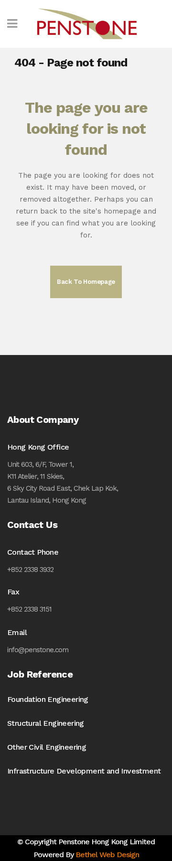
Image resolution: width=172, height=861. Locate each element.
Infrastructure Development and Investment (84, 770)
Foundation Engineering (47, 699)
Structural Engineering (45, 723)
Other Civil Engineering (46, 747)
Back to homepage (86, 281)
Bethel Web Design (107, 854)
